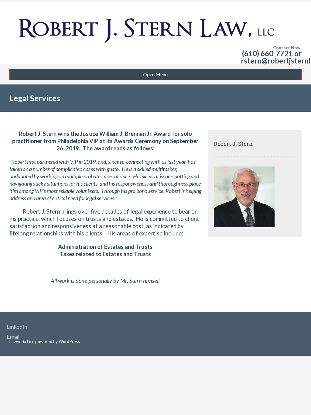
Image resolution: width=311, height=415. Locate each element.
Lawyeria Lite (22, 341)
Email (13, 336)
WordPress (69, 341)
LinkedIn (17, 326)
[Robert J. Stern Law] (146, 18)
